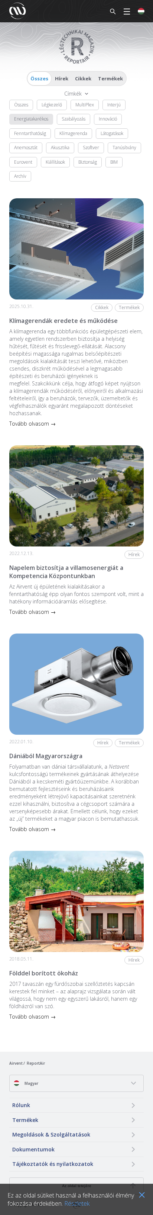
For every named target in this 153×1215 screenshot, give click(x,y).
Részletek (76, 1203)
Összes (39, 78)
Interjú (114, 105)
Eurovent (23, 162)
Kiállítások (55, 162)
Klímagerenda (73, 133)
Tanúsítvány (124, 147)
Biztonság (87, 162)
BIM (114, 162)
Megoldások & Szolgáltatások (51, 1134)
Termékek (110, 78)
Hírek (61, 78)
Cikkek (83, 78)
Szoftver (91, 147)
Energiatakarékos (31, 119)
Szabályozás (73, 119)
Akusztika (60, 147)
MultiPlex (84, 105)
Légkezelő (52, 105)
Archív (20, 176)
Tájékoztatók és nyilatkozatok (52, 1163)
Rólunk (21, 1105)
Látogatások (112, 133)
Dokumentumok (33, 1149)
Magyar (30, 1083)
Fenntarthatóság (30, 133)
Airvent (16, 1063)
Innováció (108, 119)
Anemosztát (26, 147)
